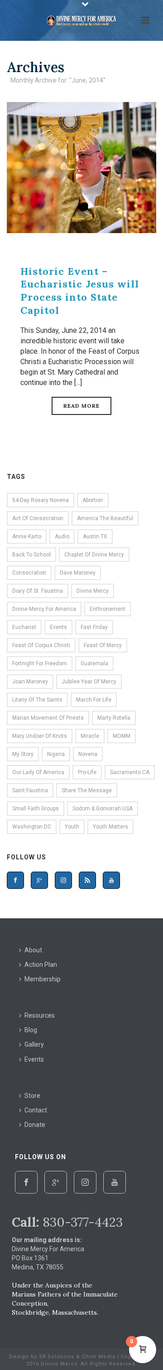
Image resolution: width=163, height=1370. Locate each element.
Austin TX (95, 536)
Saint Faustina (30, 790)
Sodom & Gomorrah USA (102, 808)
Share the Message (87, 790)
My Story (23, 754)
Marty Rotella (113, 718)
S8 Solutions (56, 1357)
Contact (35, 1110)
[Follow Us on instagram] (63, 880)
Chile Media (98, 1357)
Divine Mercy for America (44, 609)
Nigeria (56, 754)
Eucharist (24, 627)
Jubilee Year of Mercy (89, 681)
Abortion (92, 500)
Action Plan (40, 964)
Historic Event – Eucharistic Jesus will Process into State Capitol (79, 291)
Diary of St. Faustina (37, 591)
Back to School (31, 554)
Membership (42, 979)
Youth (72, 827)
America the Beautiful (105, 518)
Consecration (29, 573)
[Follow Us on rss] (87, 880)
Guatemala (94, 663)
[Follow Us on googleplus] (39, 880)
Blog (30, 1030)
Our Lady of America (38, 772)
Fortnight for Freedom (39, 663)
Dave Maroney (78, 573)
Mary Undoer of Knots (39, 736)
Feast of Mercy (103, 645)
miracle (90, 736)
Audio (62, 536)
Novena (87, 754)
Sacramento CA (129, 772)
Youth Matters (110, 827)
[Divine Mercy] (81, 20)
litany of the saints (37, 700)
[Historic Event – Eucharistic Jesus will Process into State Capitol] (81, 167)
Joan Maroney (30, 681)
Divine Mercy (93, 591)
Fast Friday (94, 627)
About (33, 950)
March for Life (93, 700)
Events (58, 627)
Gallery (34, 1044)
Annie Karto (26, 536)
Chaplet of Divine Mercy (94, 554)
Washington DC (31, 827)
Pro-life (87, 772)
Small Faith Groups (35, 808)
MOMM (121, 736)
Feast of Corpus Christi (41, 645)
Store (32, 1095)
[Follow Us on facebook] (15, 880)
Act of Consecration (37, 518)
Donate (34, 1124)
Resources (39, 1015)
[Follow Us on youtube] (111, 880)
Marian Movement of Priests (48, 718)
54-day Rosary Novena (40, 500)
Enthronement (107, 609)
